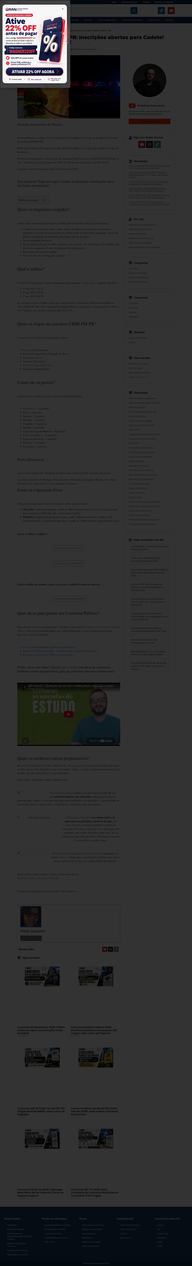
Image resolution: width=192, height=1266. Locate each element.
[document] (96, 633)
